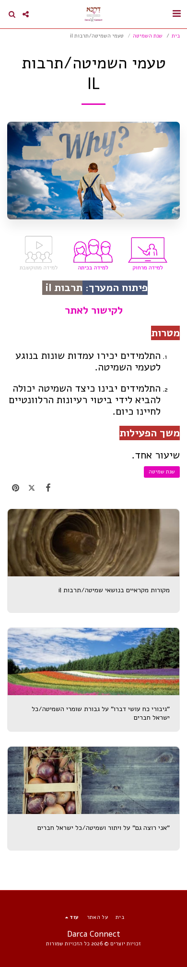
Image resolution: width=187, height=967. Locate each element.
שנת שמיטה (162, 471)
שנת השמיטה (148, 35)
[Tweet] (31, 488)
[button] (176, 14)
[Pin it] (15, 488)
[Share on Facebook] (48, 488)
